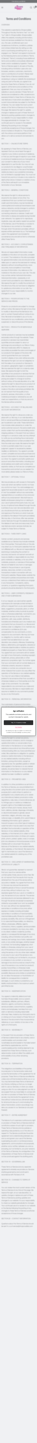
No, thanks (18, 727)
